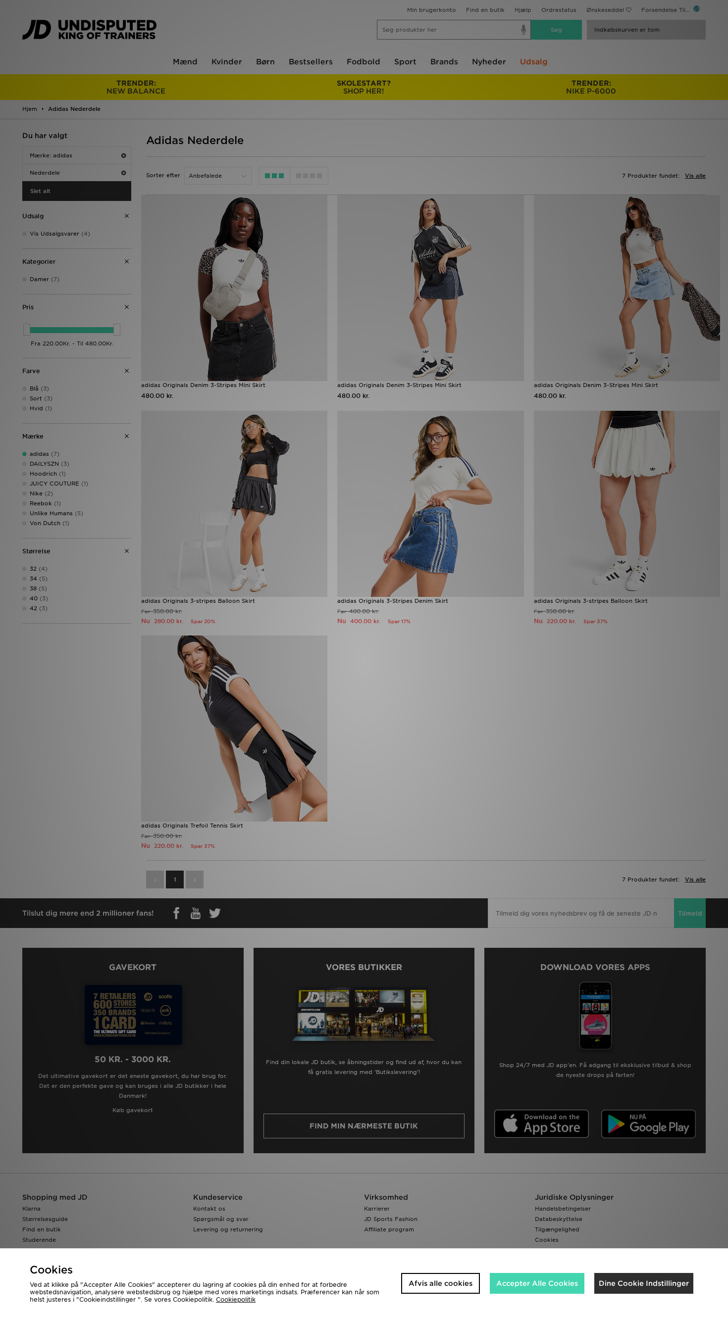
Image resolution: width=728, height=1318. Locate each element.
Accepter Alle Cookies (537, 1283)
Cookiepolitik (236, 1299)
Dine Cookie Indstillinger (644, 1283)
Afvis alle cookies (440, 1283)
